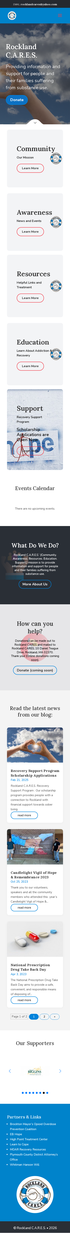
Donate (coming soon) (35, 670)
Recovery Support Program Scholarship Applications (35, 772)
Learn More (30, 168)
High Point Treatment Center (29, 1139)
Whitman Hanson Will (24, 1165)
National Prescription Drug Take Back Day (30, 967)
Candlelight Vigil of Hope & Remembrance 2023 (34, 874)
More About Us (35, 584)
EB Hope (16, 1134)
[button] (60, 1071)
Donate (17, 99)
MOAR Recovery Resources (28, 1149)
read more (24, 815)
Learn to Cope (19, 1144)
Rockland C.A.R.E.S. (21, 51)
